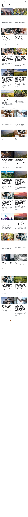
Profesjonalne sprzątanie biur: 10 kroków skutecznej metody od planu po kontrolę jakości (20, 99)
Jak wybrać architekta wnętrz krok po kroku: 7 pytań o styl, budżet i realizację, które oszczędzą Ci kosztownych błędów (20, 202)
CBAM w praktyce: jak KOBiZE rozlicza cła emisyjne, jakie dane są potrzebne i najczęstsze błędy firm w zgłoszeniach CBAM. (6, 100)
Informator (3, 1)
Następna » (16, 320)
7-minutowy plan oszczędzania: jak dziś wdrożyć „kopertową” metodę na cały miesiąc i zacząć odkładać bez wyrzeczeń (7, 161)
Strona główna (25, 1)
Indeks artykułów (20, 1)
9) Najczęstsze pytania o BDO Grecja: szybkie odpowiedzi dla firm (6, 263)
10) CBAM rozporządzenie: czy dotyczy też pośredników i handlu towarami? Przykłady (6, 306)
